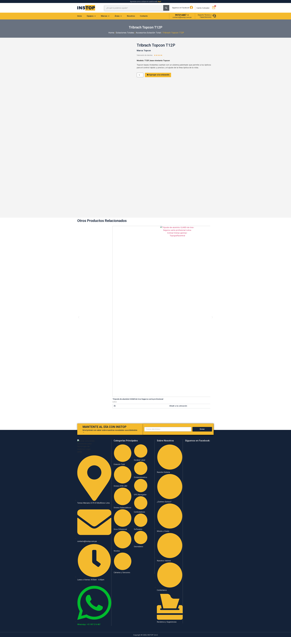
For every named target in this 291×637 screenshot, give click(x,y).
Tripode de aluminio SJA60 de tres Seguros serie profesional (138, 399)
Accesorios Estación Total (148, 32)
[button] (177, 406)
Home (111, 32)
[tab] (79, 16)
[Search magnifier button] (166, 8)
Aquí (159, 1)
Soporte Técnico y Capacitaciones (204, 16)
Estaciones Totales (125, 32)
